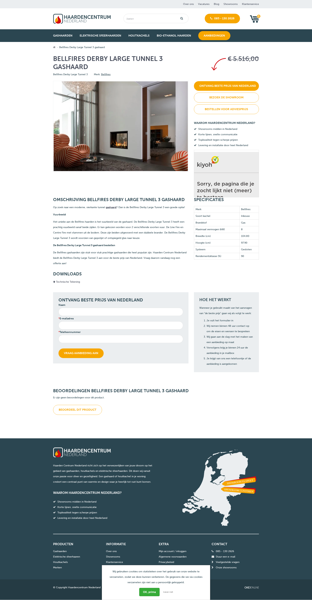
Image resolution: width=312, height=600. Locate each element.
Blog (216, 4)
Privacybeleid (166, 562)
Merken (57, 567)
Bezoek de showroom (226, 97)
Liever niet (168, 592)
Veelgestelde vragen (227, 562)
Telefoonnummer (70, 332)
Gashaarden (60, 551)
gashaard (111, 207)
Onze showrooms (226, 567)
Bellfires (105, 74)
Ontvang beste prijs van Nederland (227, 86)
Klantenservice (250, 4)
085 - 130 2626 (224, 18)
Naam (61, 305)
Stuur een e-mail (225, 556)
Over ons (188, 4)
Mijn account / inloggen (172, 551)
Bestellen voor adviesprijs (226, 109)
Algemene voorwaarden (173, 556)
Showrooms (231, 4)
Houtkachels (60, 562)
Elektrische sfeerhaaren (66, 556)
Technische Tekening (67, 281)
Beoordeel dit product (77, 409)
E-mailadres (67, 318)
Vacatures (203, 4)
